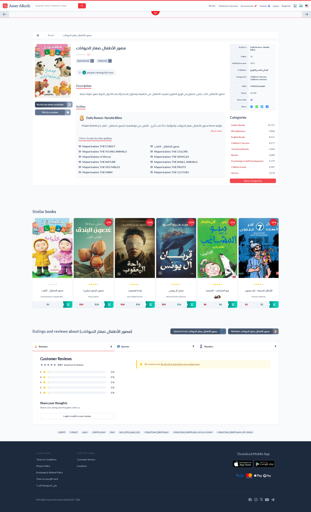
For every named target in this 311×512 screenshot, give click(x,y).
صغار (112, 432)
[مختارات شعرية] (306, 14)
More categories (253, 180)
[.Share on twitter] (262, 106)
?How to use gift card (47, 479)
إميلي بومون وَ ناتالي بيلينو (129, 432)
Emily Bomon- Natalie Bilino (104, 118)
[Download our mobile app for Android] (264, 464)
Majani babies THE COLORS (171, 151)
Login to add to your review (77, 416)
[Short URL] (262, 100)
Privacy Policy (43, 466)
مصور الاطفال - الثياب (166, 146)
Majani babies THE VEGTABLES (101, 167)
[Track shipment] (301, 6)
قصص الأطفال (98, 432)
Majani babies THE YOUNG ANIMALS (104, 151)
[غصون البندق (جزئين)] (94, 248)
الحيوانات (73, 432)
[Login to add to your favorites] (88, 54)
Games (263, 6)
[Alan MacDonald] (218, 297)
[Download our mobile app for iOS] (242, 464)
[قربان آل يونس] (176, 248)
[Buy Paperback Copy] (52, 304)
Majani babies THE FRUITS (170, 167)
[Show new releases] (155, 13)
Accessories (247, 6)
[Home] (38, 35)
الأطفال (61, 432)
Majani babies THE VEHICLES (171, 156)
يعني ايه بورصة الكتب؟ (46, 485)
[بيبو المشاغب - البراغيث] (217, 248)
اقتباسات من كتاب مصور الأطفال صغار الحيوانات (192, 432)
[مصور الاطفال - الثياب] (52, 248)
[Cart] (295, 6)
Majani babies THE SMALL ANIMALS (176, 161)
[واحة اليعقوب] (135, 248)
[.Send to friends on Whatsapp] (256, 106)
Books (212, 5)
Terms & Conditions (46, 459)
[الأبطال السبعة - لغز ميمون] (259, 248)
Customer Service (86, 459)
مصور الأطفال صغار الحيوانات (156, 432)
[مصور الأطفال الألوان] (4, 14)
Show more (216, 130)
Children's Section (228, 6)
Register (286, 6)
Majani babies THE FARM (97, 172)
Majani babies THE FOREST (98, 146)
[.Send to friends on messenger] (251, 106)
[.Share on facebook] (267, 106)
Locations (82, 466)
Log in (276, 6)
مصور (84, 432)
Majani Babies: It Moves (96, 156)
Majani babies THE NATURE (99, 161)
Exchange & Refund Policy (49, 472)
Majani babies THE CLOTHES (171, 172)
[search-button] (82, 5)
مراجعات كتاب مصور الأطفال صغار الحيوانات (235, 432)
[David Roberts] (215, 297)
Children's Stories (258, 77)
